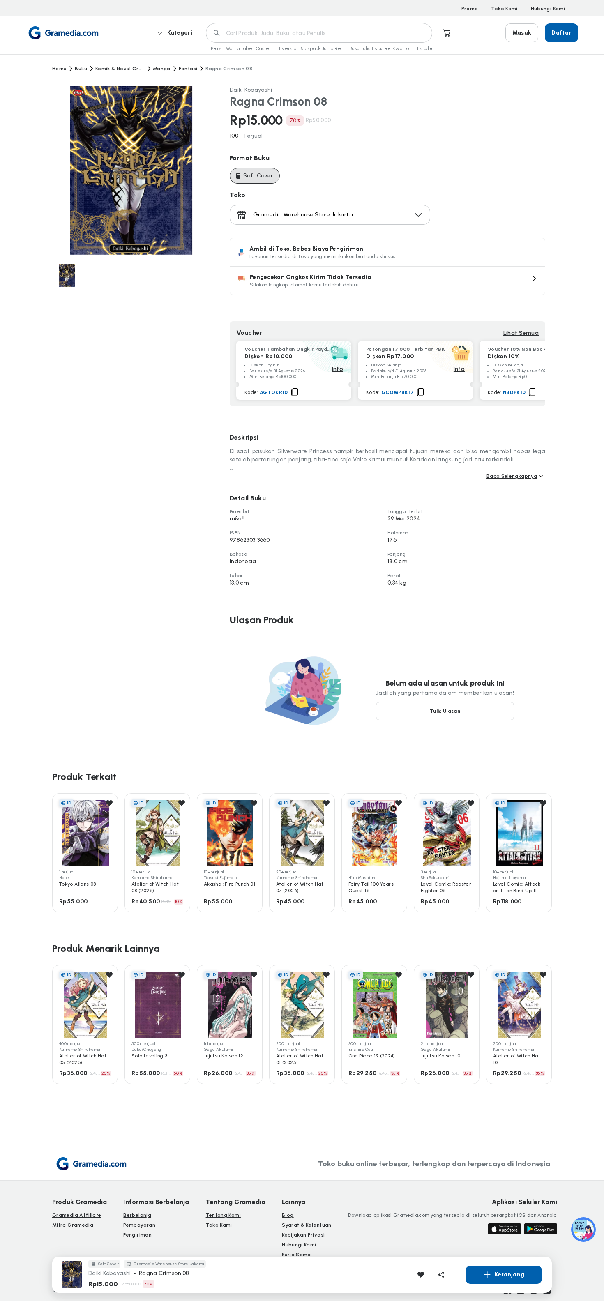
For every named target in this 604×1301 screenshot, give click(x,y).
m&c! (237, 518)
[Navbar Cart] (447, 33)
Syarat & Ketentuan (306, 1225)
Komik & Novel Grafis (120, 68)
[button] (387, 281)
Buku (81, 68)
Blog (287, 1215)
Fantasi (188, 68)
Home (59, 68)
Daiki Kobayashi (251, 89)
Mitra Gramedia (72, 1225)
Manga (162, 68)
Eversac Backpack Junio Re (310, 48)
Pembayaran (139, 1225)
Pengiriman (137, 1235)
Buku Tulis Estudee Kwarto (379, 48)
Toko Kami (504, 9)
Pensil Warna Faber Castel (241, 48)
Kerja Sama (296, 1254)
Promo (469, 9)
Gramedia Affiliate (76, 1215)
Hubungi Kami (548, 9)
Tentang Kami (223, 1215)
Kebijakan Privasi (303, 1235)
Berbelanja (137, 1215)
